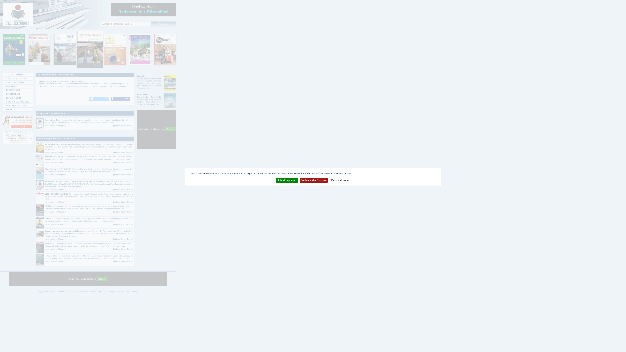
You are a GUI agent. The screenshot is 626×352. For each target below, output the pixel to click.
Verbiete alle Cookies (313, 180)
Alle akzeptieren (287, 180)
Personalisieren (340, 180)
